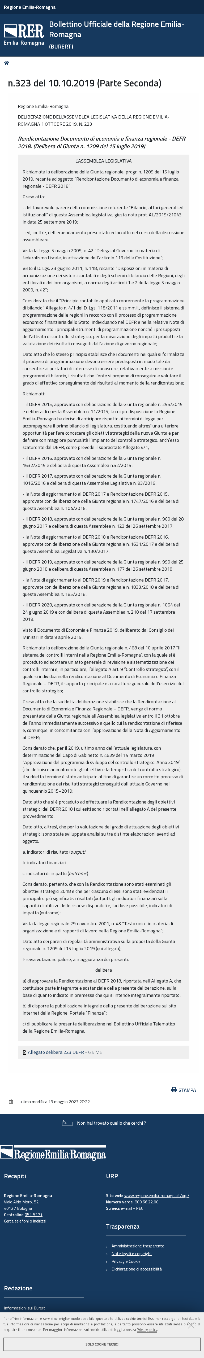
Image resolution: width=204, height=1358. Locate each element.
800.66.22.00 (147, 1202)
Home (7, 62)
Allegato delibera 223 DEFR (56, 1052)
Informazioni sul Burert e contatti (24, 1311)
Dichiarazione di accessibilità (137, 1269)
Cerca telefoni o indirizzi (25, 1221)
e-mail (126, 1208)
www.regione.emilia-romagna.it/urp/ (156, 1195)
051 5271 (33, 1214)
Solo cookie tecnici (102, 1344)
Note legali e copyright (132, 1253)
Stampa (187, 1090)
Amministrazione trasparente (138, 1246)
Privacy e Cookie (126, 1261)
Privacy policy (147, 1329)
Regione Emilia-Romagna (30, 7)
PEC (139, 1208)
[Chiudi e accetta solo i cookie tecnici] (191, 1325)
